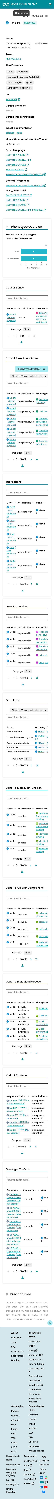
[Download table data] (21, 342)
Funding (15, 1360)
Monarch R (34, 1355)
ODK (31, 1437)
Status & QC (35, 1359)
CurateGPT (34, 1446)
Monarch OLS (13, 1464)
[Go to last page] (36, 459)
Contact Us (17, 1351)
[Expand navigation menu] (50, 4)
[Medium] (42, 1482)
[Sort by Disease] (46, 308)
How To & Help (36, 1364)
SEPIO (14, 1447)
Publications (18, 1355)
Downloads (34, 1341)
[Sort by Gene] (14, 308)
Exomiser (33, 1414)
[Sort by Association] (32, 308)
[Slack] (46, 1477)
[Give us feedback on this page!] (50, 1322)
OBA (13, 1433)
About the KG (36, 1385)
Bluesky (28, 1483)
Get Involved (30, 1461)
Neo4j (32, 1350)
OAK (31, 1432)
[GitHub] (46, 1482)
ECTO (14, 1451)
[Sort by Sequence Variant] (28, 1096)
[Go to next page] (30, 459)
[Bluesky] (43, 1491)
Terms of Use (35, 1376)
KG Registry (12, 1484)
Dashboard (34, 1394)
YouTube (29, 1479)
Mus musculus (13, 59)
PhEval (32, 1419)
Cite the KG (35, 1380)
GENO (14, 1442)
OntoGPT (33, 1441)
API (30, 1346)
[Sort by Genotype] (19, 1189)
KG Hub (10, 1479)
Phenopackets (36, 1450)
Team (14, 1342)
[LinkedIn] (41, 1486)
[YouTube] (46, 1486)
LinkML (32, 1423)
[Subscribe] (41, 1477)
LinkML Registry (10, 1490)
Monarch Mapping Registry (11, 1472)
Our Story (16, 1337)
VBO (13, 1438)
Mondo (15, 1411)
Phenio (14, 1429)
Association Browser (35, 1400)
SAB (13, 1346)
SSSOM (32, 1428)
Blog (26, 1470)
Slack (27, 1465)
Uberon (15, 1415)
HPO (13, 1424)
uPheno (15, 1420)
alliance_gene (14, 132)
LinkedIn (28, 1474)
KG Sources (35, 1389)
